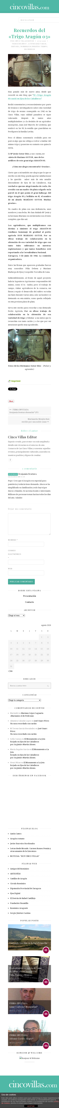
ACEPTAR (31, 1106)
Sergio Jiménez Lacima (20, 913)
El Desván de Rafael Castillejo (23, 898)
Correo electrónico (13, 554)
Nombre (13, 540)
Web (10, 569)
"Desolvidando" (19, 44)
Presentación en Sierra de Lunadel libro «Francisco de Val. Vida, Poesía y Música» (25, 971)
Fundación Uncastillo (19, 903)
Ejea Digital (15, 893)
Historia (15, 46)
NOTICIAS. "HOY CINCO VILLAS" (24, 856)
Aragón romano (17, 839)
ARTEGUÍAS (15, 874)
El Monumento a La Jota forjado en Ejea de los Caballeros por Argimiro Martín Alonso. (27, 742)
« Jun (10, 671)
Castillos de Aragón (18, 879)
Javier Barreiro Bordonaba (22, 843)
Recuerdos (29, 49)
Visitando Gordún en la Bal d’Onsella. (28, 943)
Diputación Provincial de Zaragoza (25, 888)
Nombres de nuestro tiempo (34, 46)
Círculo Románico (18, 883)
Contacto (29, 602)
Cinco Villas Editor (24, 41)
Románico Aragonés (19, 908)
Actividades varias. (37, 44)
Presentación (29, 596)
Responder (13, 474)
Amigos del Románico (19, 869)
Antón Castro (15, 834)
